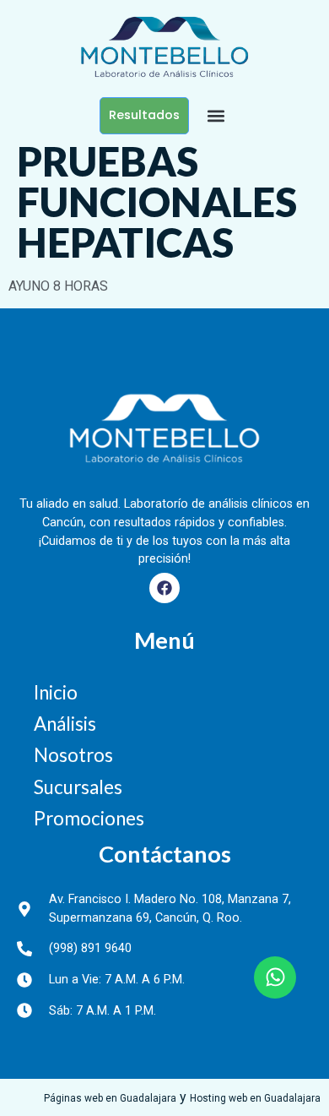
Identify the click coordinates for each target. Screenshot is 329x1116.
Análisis (65, 723)
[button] (215, 115)
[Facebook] (164, 588)
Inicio (56, 692)
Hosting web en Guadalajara (255, 1098)
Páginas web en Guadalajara (110, 1098)
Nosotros (73, 754)
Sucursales (78, 787)
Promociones (89, 818)
